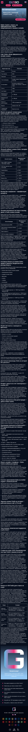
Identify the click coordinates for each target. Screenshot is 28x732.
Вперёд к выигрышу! (14, 666)
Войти (8, 5)
